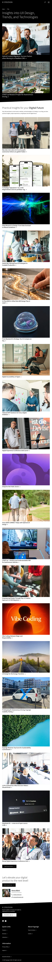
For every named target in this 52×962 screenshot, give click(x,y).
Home (3, 9)
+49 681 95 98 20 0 (17, 895)
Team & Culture (31, 930)
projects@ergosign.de (18, 897)
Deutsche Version (6, 956)
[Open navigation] (49, 2)
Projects (4, 930)
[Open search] (45, 2)
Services (4, 934)
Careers (30, 934)
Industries (4, 937)
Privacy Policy (5, 947)
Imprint (4, 950)
